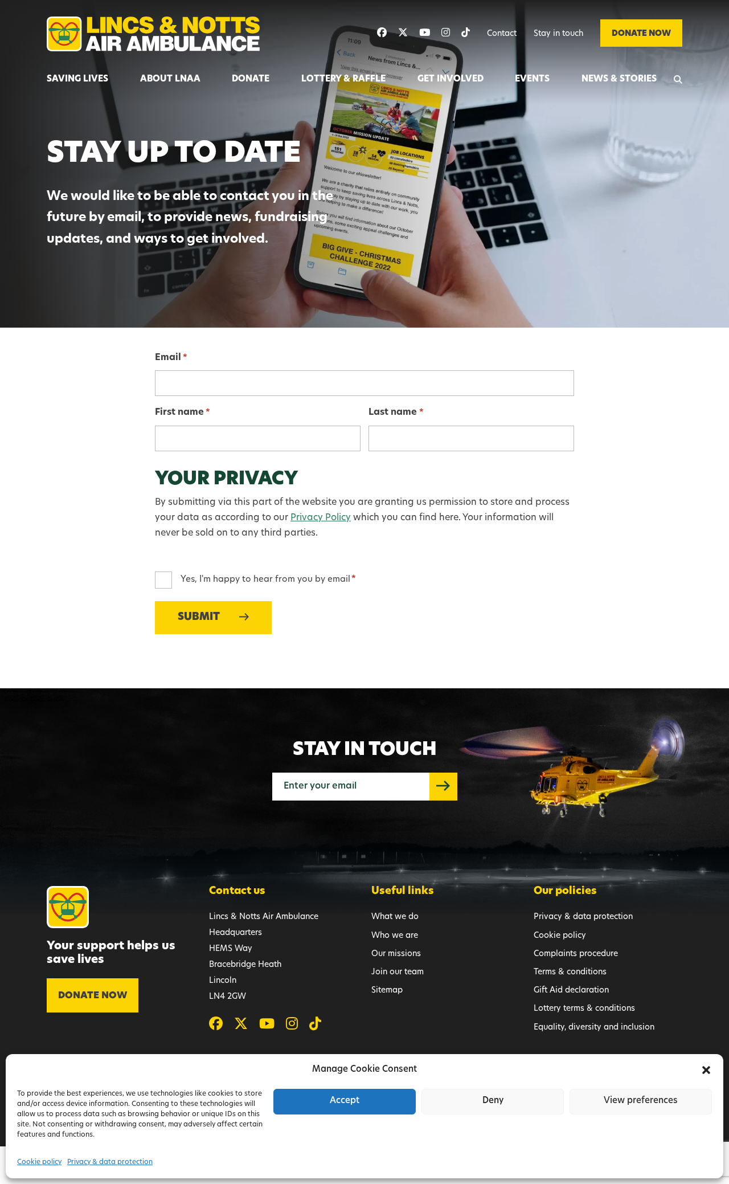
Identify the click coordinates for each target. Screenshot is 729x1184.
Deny (492, 1101)
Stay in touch (558, 34)
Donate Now (641, 34)
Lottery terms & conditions (584, 1009)
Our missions (396, 954)
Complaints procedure (576, 954)
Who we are (394, 936)
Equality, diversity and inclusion (594, 1027)
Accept (344, 1101)
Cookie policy (39, 1162)
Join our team (397, 972)
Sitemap (387, 990)
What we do (395, 917)
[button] (706, 1070)
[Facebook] (382, 33)
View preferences (641, 1101)
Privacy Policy (320, 517)
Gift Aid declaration (571, 990)
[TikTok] (465, 33)
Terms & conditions (570, 972)
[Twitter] (403, 33)
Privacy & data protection (110, 1162)
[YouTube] (424, 33)
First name (182, 412)
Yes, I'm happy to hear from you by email (268, 579)
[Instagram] (445, 33)
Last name (395, 412)
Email (171, 357)
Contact (502, 34)
